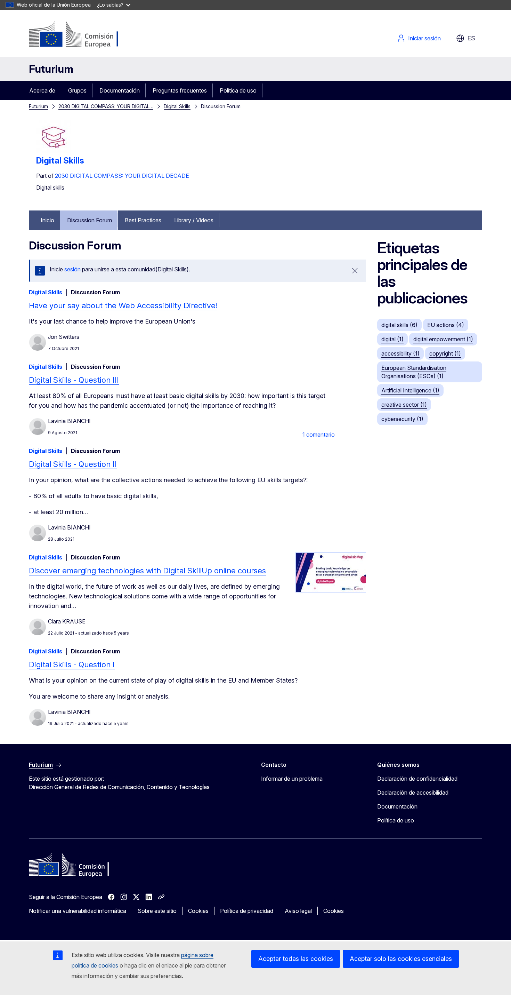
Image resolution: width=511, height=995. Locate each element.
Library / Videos (193, 220)
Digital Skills (177, 106)
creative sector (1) (404, 404)
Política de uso (238, 90)
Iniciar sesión (424, 38)
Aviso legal (298, 910)
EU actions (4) (445, 324)
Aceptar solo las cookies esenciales (401, 958)
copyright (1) (445, 353)
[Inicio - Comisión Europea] (85, 35)
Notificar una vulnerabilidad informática (77, 910)
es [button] (471, 38)
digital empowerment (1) (443, 339)
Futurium (51, 69)
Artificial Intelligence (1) (410, 390)
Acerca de (42, 90)
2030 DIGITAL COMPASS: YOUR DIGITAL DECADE (122, 175)
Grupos (77, 90)
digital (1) (392, 339)
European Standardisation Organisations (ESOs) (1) (413, 372)
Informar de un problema (292, 778)
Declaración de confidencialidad (417, 778)
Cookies (198, 910)
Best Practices (143, 220)
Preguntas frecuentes (180, 90)
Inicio (47, 220)
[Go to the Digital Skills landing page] (53, 152)
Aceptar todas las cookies (295, 958)
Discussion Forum (89, 220)
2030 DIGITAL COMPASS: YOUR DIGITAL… (105, 106)
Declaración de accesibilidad (412, 792)
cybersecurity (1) (402, 418)
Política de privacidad (246, 910)
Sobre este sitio (157, 910)
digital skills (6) (399, 324)
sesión (72, 269)
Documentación (119, 90)
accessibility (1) (400, 353)
